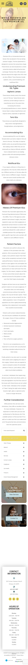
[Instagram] (17, 599)
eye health (6, 468)
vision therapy (7, 443)
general (6, 447)
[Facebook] (10, 599)
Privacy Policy (20, 655)
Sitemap (14, 657)
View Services (14, 494)
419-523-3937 (14, 589)
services (6, 456)
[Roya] (19, 662)
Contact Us (14, 518)
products (6, 472)
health (5, 451)
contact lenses (8, 460)
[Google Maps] (13, 599)
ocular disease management (11, 477)
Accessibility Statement (10, 655)
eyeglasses (6, 464)
